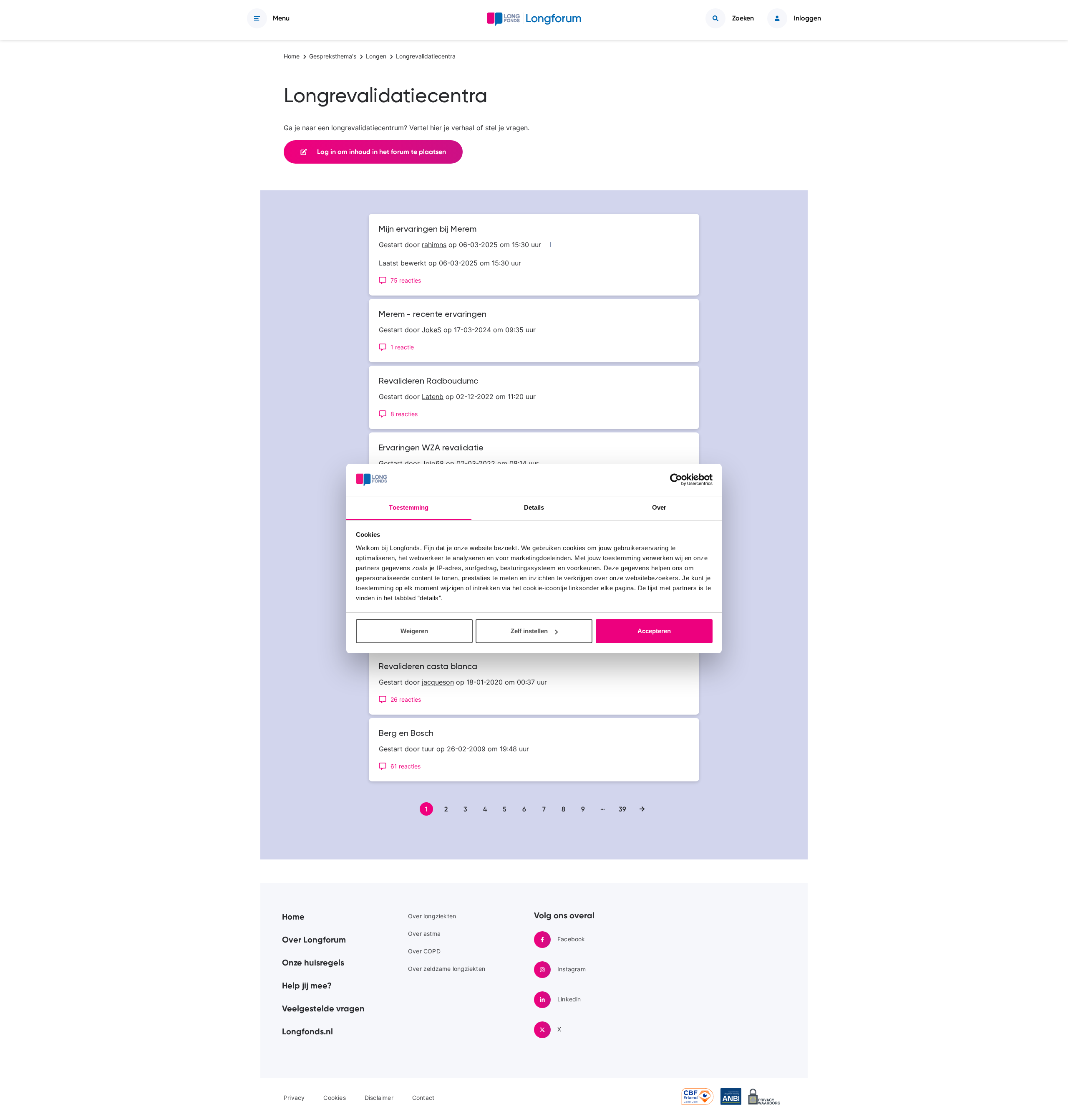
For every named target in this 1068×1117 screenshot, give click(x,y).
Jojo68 (433, 463)
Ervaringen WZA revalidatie (431, 448)
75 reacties (405, 280)
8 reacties (404, 413)
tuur (428, 749)
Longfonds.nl (307, 1031)
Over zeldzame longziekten (446, 968)
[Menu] (257, 18)
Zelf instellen (529, 630)
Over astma (424, 933)
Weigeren (414, 630)
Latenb (432, 396)
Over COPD (424, 951)
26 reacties (405, 699)
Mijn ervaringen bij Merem (427, 229)
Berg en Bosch (406, 734)
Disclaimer (379, 1097)
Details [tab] (534, 507)
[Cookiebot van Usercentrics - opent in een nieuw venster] (676, 480)
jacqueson (438, 682)
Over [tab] (659, 507)
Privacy (294, 1097)
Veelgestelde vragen (323, 1008)
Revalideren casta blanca (428, 667)
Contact (423, 1097)
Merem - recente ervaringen (432, 315)
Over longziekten (432, 916)
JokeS (431, 330)
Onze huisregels (313, 963)
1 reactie (402, 347)
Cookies (334, 1097)
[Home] (534, 21)
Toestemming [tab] (408, 507)
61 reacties (405, 766)
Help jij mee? (307, 986)
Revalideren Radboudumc (428, 381)
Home (293, 917)
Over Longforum (314, 940)
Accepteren (654, 630)
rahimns (434, 244)
